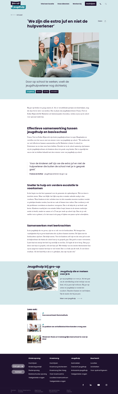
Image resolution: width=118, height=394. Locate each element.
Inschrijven (90, 4)
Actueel (19, 15)
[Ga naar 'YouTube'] (99, 384)
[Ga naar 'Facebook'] (83, 384)
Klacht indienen (69, 391)
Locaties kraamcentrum (59, 377)
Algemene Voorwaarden (39, 391)
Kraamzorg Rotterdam (58, 367)
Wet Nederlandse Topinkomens (54, 391)
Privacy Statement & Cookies (24, 391)
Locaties (94, 363)
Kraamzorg (54, 358)
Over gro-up (18, 366)
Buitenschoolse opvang (38, 374)
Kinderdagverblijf (35, 367)
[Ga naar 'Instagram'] (106, 384)
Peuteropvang (34, 370)
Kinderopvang (34, 358)
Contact (18, 372)
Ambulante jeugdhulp (79, 370)
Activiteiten (95, 367)
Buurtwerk (95, 358)
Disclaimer (13, 391)
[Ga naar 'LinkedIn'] (90, 384)
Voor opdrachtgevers (99, 370)
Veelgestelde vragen (36, 377)
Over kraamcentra (57, 374)
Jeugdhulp (75, 358)
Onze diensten (63, 4)
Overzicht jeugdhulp (78, 367)
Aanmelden (75, 363)
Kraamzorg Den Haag (58, 370)
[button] (101, 4)
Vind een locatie (47, 4)
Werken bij (77, 4)
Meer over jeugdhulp (68, 298)
